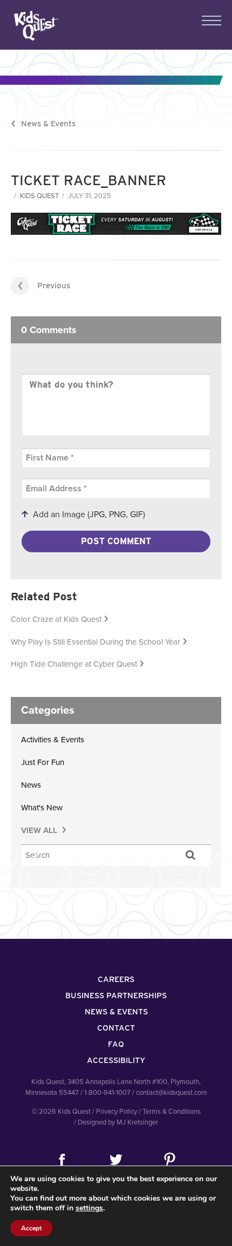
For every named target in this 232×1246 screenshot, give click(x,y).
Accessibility (116, 1060)
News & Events (48, 123)
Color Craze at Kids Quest (56, 619)
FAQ (116, 1044)
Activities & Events (52, 739)
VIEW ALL (40, 830)
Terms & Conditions (171, 1111)
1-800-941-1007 (107, 1092)
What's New (42, 807)
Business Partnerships (116, 995)
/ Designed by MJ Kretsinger (116, 1122)
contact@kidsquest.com (171, 1092)
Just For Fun (42, 762)
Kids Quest (35, 25)
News (31, 785)
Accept (31, 1228)
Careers (116, 979)
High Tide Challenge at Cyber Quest (74, 664)
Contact (116, 1028)
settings (89, 1208)
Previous (53, 285)
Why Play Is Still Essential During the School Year (95, 642)
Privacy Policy (116, 1111)
